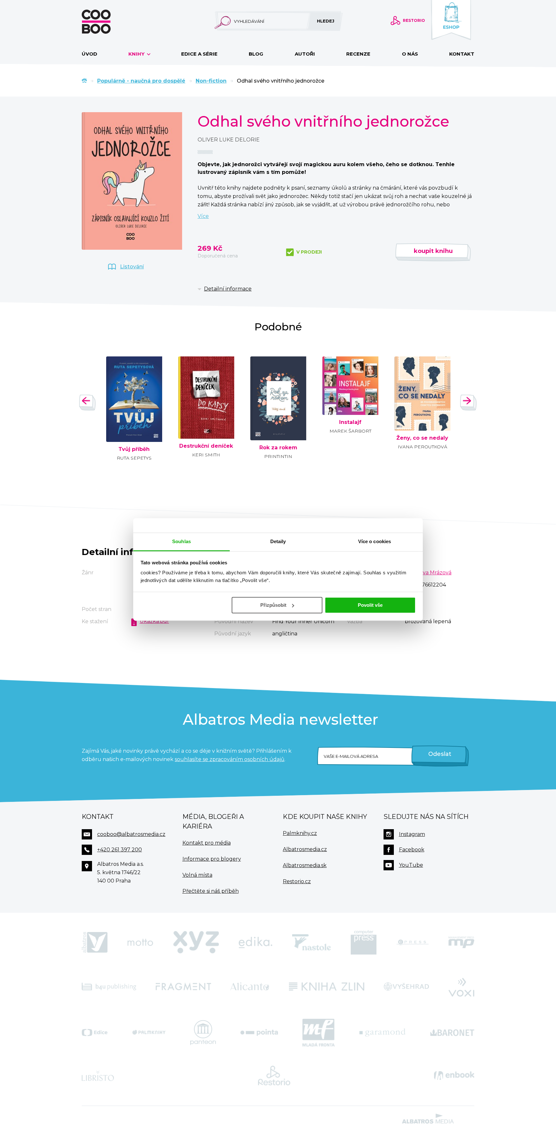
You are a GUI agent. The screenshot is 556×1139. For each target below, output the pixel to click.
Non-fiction (211, 81)
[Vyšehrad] (406, 986)
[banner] (106, 22)
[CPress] (412, 942)
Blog (256, 54)
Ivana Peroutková (422, 447)
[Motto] (140, 942)
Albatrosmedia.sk (305, 865)
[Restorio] (274, 1075)
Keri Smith (206, 455)
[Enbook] (454, 1075)
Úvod (89, 54)
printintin (278, 456)
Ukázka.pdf (154, 621)
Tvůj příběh (134, 449)
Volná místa (197, 875)
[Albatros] (94, 942)
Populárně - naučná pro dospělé (141, 81)
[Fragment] (183, 986)
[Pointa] (259, 1032)
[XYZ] (195, 942)
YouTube (411, 865)
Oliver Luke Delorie (229, 140)
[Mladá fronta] (318, 1032)
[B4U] (109, 986)
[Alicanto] (250, 986)
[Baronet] (452, 1032)
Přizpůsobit (273, 605)
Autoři (305, 54)
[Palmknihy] (149, 1032)
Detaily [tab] (278, 541)
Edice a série (199, 54)
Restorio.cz (297, 881)
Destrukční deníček (206, 446)
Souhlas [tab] (181, 541)
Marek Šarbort (350, 431)
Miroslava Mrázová (428, 573)
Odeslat (439, 754)
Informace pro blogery (211, 859)
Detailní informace (228, 289)
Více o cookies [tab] (374, 541)
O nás (410, 54)
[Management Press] (461, 942)
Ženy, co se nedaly (422, 438)
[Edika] (255, 942)
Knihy (137, 54)
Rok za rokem (278, 448)
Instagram (412, 834)
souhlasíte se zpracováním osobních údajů (229, 759)
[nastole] (311, 942)
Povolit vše (370, 605)
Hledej (325, 20)
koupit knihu (433, 251)
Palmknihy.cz (300, 833)
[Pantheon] (203, 1032)
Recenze (358, 54)
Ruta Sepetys (134, 458)
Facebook (411, 850)
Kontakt (461, 54)
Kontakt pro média (206, 843)
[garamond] (382, 1032)
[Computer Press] (363, 942)
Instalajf (350, 422)
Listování (132, 267)
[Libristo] (98, 1075)
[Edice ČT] (94, 1032)
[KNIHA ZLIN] (326, 986)
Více (203, 216)
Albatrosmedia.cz (305, 849)
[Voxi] (461, 986)
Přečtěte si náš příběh (210, 891)
